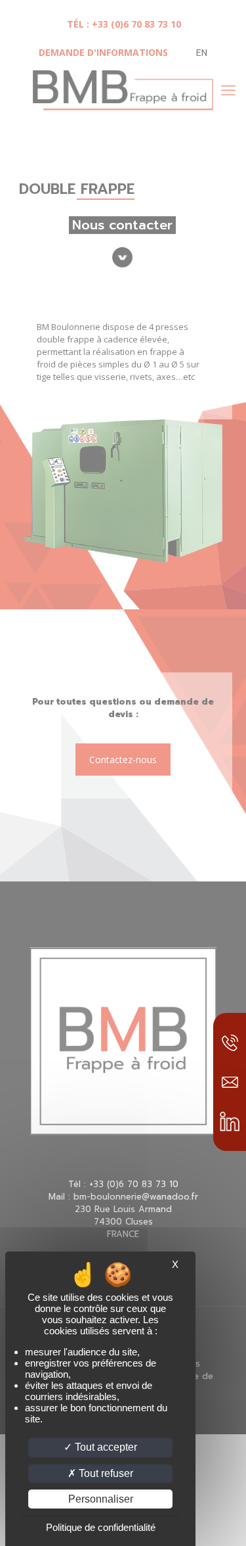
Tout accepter (104, 1447)
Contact (229, 1082)
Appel (229, 1042)
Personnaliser (100, 1499)
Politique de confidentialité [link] (100, 1527)
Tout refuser (104, 1473)
